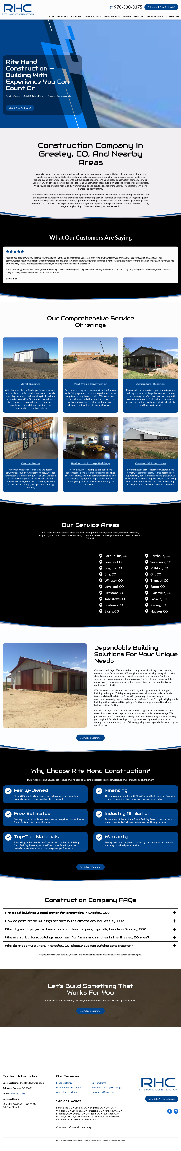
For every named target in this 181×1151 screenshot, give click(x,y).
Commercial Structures (103, 1091)
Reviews (127, 16)
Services (61, 16)
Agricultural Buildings (67, 1091)
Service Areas (154, 16)
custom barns (34, 469)
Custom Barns (99, 1082)
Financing (139, 16)
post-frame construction (95, 390)
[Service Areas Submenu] (162, 16)
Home (51, 16)
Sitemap (121, 1140)
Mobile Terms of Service (107, 1140)
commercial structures (149, 472)
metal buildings (23, 393)
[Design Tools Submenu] (119, 16)
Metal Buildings (64, 1082)
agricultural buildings (142, 393)
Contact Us (172, 16)
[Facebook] (169, 1111)
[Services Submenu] (67, 16)
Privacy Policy (90, 1140)
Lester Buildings (92, 16)
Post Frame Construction (69, 1087)
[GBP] (176, 1111)
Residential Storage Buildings (107, 1087)
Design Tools (110, 16)
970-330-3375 (17, 1093)
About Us (76, 16)
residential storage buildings (90, 472)
